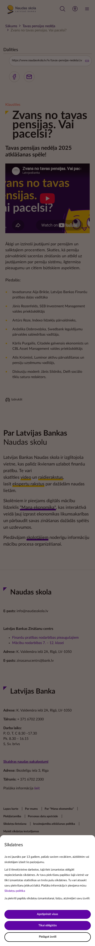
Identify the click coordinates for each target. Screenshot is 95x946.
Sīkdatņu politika (14, 891)
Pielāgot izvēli (47, 936)
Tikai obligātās (47, 925)
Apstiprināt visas (47, 914)
